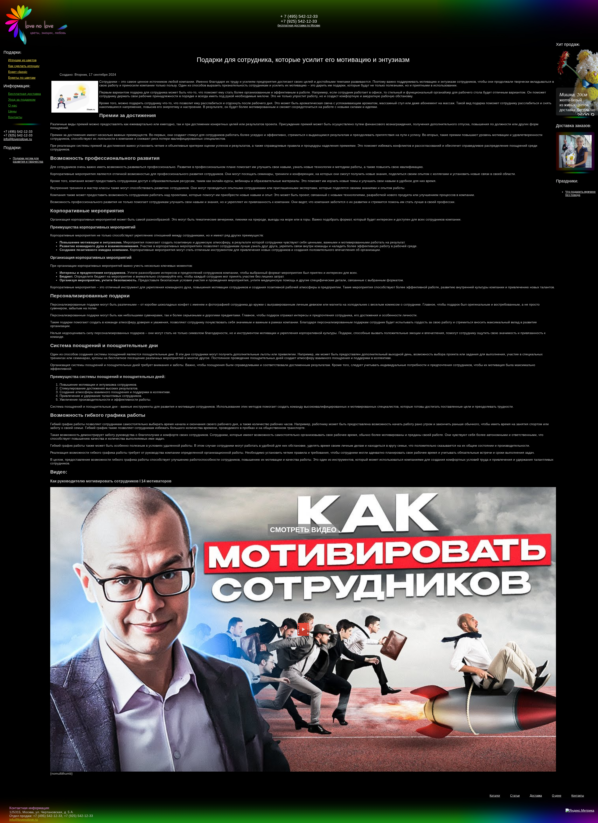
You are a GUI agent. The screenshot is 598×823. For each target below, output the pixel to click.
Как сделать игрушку (23, 66)
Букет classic (17, 72)
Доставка (536, 795)
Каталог (495, 795)
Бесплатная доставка (24, 94)
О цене (556, 795)
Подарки (12, 147)
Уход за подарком (22, 99)
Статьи (515, 795)
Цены (12, 111)
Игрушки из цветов (22, 60)
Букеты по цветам (22, 77)
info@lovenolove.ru (18, 139)
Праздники (566, 181)
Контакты (15, 117)
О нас (12, 105)
